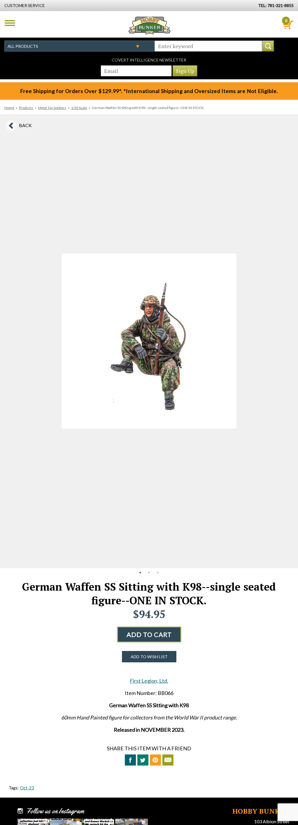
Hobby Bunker (149, 25)
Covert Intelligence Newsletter (149, 59)
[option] (149, 341)
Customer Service (24, 5)
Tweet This (142, 760)
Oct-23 (27, 787)
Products (26, 108)
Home (9, 108)
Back (25, 125)
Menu (9, 23)
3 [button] (158, 572)
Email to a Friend (167, 760)
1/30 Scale (79, 108)
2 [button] (149, 572)
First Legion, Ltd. (149, 680)
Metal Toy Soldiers (52, 108)
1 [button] (140, 572)
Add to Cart (149, 634)
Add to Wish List (149, 656)
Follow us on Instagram (55, 811)
